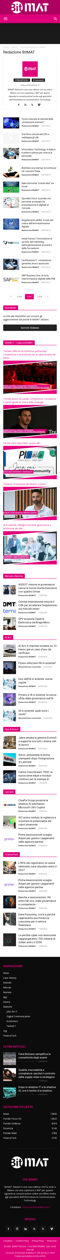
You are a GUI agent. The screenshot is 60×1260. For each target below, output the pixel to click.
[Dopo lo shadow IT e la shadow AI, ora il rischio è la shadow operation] (9, 1091)
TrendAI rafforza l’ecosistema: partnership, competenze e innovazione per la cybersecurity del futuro (29, 354)
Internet (7, 982)
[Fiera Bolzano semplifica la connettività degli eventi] (9, 1058)
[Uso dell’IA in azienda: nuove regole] (9, 683)
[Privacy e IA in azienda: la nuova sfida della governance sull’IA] (9, 699)
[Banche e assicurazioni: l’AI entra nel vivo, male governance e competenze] (9, 902)
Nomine (7, 992)
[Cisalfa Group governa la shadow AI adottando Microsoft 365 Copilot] (9, 805)
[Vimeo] (40, 105)
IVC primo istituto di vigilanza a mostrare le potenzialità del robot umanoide (37, 821)
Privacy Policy (38, 1240)
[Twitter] (33, 105)
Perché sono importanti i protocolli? (21, 443)
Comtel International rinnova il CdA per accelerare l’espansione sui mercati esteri (37, 605)
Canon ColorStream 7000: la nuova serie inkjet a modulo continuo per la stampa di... (35, 775)
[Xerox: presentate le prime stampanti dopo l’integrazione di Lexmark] (9, 759)
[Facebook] (20, 105)
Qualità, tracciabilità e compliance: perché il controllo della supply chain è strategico (36, 1073)
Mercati (7, 987)
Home (6, 47)
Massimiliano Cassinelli (29, 667)
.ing (5, 1030)
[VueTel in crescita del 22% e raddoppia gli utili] (11, 138)
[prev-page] (11, 296)
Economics (12, 1021)
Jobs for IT (12, 1011)
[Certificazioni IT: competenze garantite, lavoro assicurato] (11, 264)
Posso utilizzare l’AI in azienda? (37, 663)
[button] (5, 18)
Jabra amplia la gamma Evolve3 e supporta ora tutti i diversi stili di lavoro (37, 741)
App (5, 997)
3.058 (39, 296)
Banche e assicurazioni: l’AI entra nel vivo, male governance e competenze (37, 901)
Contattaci (8, 1240)
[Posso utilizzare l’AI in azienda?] (9, 667)
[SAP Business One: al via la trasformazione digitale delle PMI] (11, 279)
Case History (9, 977)
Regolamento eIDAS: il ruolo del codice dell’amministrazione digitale (37, 223)
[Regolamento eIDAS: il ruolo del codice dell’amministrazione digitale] (11, 224)
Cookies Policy (22, 1240)
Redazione (52, 1240)
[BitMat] (30, 7)
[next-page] (48, 296)
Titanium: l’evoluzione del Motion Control (24, 484)
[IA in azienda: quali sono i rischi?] (9, 715)
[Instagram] (17, 1229)
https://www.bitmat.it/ (30, 85)
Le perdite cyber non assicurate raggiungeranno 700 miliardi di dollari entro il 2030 (37, 939)
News (6, 973)
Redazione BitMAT (30, 126)
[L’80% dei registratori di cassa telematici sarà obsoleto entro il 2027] (9, 867)
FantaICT (11, 1025)
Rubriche (7, 1006)
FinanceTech (9, 1035)
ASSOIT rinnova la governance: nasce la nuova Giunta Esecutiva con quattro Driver (37, 588)
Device (6, 1001)
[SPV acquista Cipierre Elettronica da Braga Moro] (9, 623)
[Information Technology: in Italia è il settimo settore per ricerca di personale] (11, 153)
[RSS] (26, 105)
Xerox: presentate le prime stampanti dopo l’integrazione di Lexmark (36, 758)
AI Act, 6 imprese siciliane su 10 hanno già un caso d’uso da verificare (37, 649)
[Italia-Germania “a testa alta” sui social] (11, 187)
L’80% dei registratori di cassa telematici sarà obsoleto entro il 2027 (37, 866)
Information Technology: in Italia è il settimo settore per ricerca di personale (39, 152)
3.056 (19, 296)
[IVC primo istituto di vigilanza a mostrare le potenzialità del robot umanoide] (9, 822)
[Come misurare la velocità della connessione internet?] (11, 122)
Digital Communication (18, 1016)
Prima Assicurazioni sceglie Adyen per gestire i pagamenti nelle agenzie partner (36, 838)
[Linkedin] (26, 1229)
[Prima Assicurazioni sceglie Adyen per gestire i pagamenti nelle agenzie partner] (9, 839)
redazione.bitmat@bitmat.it (36, 1207)
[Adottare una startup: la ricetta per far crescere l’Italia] (11, 171)
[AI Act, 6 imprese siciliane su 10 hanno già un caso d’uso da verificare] (9, 650)
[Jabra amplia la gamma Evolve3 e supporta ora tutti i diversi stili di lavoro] (9, 742)
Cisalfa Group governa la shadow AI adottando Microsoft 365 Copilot (33, 804)
